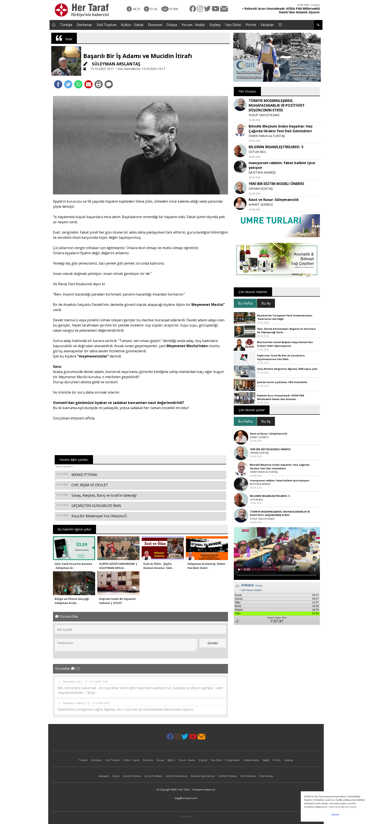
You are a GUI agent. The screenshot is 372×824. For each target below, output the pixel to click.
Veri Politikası (248, 776)
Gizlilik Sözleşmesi (177, 776)
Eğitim (171, 760)
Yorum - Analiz (193, 24)
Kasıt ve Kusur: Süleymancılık (274, 199)
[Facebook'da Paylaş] (58, 84)
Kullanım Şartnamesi (203, 776)
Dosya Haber (232, 760)
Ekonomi (155, 24)
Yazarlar (267, 24)
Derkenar (84, 24)
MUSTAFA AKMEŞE (262, 172)
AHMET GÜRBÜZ (261, 204)
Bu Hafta (245, 303)
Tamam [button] (335, 814)
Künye (116, 776)
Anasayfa (104, 776)
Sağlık (266, 760)
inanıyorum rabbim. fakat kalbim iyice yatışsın (279, 480)
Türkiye (66, 24)
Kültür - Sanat (132, 24)
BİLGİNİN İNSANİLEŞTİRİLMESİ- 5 (276, 147)
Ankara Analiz (251, 760)
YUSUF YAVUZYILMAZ (264, 115)
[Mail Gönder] (88, 84)
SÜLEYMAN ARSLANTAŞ (115, 64)
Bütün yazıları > (65, 466)
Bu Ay (266, 303)
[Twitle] (68, 84)
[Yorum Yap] (109, 84)
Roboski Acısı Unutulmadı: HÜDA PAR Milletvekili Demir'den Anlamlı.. (280, 397)
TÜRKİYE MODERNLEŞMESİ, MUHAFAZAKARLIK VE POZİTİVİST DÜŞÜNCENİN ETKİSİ (277, 105)
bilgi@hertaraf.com (186, 798)
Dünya (171, 24)
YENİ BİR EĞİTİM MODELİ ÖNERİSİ (276, 183)
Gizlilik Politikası (227, 776)
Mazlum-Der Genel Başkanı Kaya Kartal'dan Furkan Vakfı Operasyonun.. (285, 343)
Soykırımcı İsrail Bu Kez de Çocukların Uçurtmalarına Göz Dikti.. (281, 357)
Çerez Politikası (132, 776)
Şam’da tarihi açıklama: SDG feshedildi (282, 382)
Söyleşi (215, 24)
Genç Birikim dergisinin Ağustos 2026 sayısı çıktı (287, 368)
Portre (251, 24)
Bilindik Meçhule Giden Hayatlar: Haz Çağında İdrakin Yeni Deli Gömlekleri (281, 128)
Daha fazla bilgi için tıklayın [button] (343, 807)
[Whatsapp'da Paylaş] (78, 84)
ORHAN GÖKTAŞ (261, 188)
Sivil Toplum (106, 24)
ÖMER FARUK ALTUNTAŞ (267, 136)
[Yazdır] (99, 84)
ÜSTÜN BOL (257, 152)
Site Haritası (266, 776)
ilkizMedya (186, 816)
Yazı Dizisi (233, 24)
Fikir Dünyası (247, 91)
